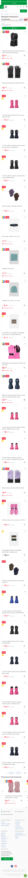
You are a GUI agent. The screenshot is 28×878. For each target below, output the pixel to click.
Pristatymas (17, 823)
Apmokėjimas (18, 822)
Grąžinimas (17, 825)
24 (24, 773)
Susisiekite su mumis (19, 828)
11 (17, 773)
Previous (2, 791)
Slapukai (16, 837)
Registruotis (7, 858)
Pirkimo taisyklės (18, 827)
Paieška (23, 11)
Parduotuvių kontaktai (5, 823)
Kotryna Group (4, 843)
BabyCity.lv (3, 834)
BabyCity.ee (3, 836)
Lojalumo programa (5, 825)
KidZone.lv (3, 845)
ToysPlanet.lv (3, 840)
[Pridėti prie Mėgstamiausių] (25, 32)
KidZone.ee (3, 846)
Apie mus (3, 822)
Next (25, 791)
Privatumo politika (18, 833)
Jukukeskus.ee (4, 841)
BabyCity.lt (3, 833)
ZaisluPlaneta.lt (4, 838)
